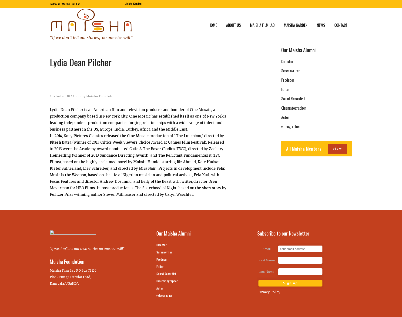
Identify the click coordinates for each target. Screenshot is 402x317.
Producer (287, 80)
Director (287, 61)
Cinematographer (293, 108)
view (337, 149)
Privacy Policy (268, 292)
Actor (285, 117)
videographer (290, 126)
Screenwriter (290, 71)
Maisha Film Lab (99, 96)
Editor (285, 89)
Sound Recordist (293, 98)
